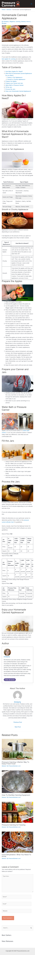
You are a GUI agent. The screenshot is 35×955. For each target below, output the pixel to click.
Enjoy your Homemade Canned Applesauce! (18, 91)
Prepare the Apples (11, 81)
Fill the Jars (8, 87)
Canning (18, 21)
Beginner (12, 21)
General (23, 21)
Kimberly (7, 657)
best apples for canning (8, 59)
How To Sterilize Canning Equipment (16, 795)
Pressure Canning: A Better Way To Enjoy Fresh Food (15, 763)
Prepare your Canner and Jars (14, 83)
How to (28, 21)
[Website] (16, 911)
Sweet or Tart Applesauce (14, 77)
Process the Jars (10, 89)
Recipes (4, 23)
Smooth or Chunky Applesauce (16, 79)
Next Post (18, 727)
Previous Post (18, 722)
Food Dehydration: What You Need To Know (16, 855)
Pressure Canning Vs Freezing (13, 825)
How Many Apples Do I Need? (14, 71)
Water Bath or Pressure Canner (14, 85)
